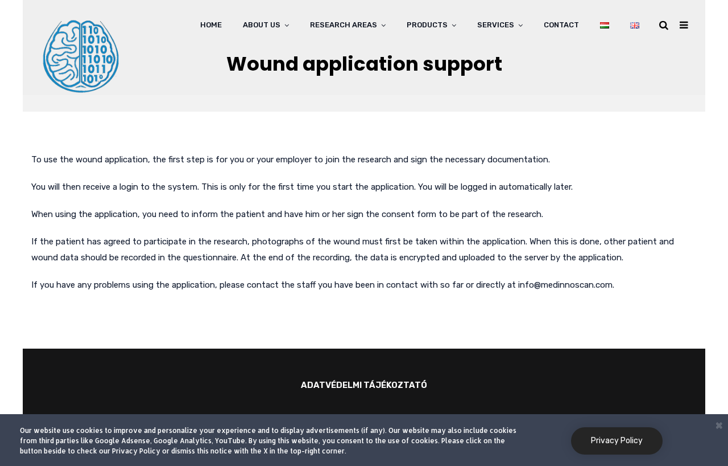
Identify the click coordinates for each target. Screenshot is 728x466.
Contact (561, 25)
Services (495, 25)
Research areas (343, 25)
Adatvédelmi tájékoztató (364, 385)
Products (427, 25)
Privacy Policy (617, 440)
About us (261, 25)
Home (211, 25)
